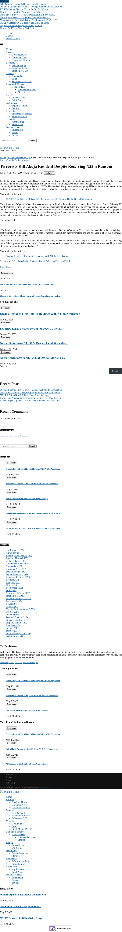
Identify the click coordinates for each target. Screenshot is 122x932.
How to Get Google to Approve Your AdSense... (23, 12)
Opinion (12, 614)
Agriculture (11, 119)
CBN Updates (18, 87)
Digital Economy (20, 105)
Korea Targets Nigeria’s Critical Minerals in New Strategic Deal (30, 400)
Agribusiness (18, 121)
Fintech (21, 92)
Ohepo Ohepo (5, 267)
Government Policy (21, 60)
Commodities (18, 76)
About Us (10, 33)
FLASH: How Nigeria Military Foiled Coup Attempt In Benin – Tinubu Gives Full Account (49, 199)
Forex (14, 79)
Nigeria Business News (20, 609)
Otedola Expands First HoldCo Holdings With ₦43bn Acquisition (31, 6)
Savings (15, 135)
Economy (10, 62)
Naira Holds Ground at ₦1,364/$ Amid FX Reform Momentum (30, 392)
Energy (9, 95)
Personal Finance (14, 127)
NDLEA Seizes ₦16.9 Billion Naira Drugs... (22, 918)
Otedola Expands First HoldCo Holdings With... (24, 894)
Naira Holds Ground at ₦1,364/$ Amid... (20, 906)
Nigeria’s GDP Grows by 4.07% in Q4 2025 (21, 25)
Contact (9, 36)
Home (9, 49)
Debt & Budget (19, 65)
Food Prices (17, 124)
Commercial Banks (27, 89)
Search (32, 140)
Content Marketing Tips (19, 157)
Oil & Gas (17, 100)
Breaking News (19, 54)
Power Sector (18, 97)
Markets (10, 73)
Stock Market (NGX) (22, 81)
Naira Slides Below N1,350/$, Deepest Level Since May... (27, 14)
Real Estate (11, 111)
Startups (15, 108)
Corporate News (19, 57)
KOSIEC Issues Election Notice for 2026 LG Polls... (25, 9)
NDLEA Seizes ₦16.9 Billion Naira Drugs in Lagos (24, 22)
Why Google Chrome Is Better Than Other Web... (23, 4)
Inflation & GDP (20, 70)
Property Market (19, 116)
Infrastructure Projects (22, 113)
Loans (15, 132)
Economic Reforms (21, 68)
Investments (17, 130)
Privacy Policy (13, 38)
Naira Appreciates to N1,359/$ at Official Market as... (25, 17)
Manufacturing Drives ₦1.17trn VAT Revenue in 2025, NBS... (29, 20)
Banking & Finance (15, 84)
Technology (11, 103)
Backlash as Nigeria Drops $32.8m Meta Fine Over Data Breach (30, 398)
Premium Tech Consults (49, 787)
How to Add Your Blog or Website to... (18, 28)
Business (10, 52)
